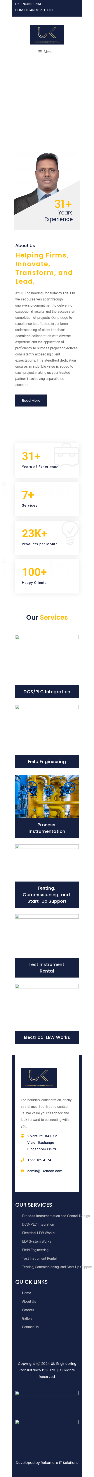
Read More (31, 400)
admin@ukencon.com (44, 1171)
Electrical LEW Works (47, 1037)
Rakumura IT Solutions (59, 1462)
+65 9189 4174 (39, 1160)
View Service (47, 692)
